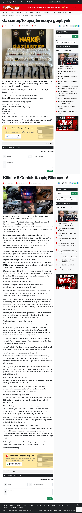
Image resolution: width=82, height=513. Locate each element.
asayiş (13, 471)
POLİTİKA (38, 13)
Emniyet (14, 90)
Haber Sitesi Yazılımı (23, 510)
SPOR (65, 13)
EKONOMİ (46, 13)
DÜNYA (70, 13)
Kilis (9, 471)
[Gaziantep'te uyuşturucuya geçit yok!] (27, 54)
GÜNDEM (19, 13)
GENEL (32, 13)
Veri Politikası (76, 510)
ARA (76, 36)
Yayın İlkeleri (50, 510)
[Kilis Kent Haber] (11, 7)
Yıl (70, 40)
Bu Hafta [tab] (65, 50)
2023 (9, 96)
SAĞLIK (20, 507)
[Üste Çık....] (78, 505)
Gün (57, 40)
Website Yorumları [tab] (47, 151)
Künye (44, 510)
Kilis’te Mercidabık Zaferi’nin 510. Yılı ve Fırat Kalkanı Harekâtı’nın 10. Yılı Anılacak (67, 93)
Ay (62, 40)
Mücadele (11, 98)
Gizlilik (59, 510)
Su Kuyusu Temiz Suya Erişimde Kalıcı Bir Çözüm (20, 2)
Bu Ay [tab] (71, 50)
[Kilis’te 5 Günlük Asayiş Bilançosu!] (28, 200)
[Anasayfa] (3, 12)
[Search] (78, 2)
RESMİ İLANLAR (10, 13)
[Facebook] (50, 2)
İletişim (40, 510)
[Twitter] (52, 2)
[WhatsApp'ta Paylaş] (76, 26)
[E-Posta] (57, 2)
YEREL (26, 13)
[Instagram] (55, 2)
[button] (3, 2)
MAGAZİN (13, 507)
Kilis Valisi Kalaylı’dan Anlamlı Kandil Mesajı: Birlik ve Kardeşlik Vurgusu (67, 245)
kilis (74, 7)
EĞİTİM (59, 13)
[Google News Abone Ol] (60, 26)
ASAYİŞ (53, 13)
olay (17, 471)
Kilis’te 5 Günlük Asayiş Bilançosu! (67, 98)
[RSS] (60, 2)
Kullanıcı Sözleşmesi (67, 510)
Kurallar (55, 510)
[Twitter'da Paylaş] (73, 26)
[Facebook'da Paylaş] (71, 26)
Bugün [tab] (58, 50)
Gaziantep (5, 90)
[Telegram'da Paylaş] (78, 26)
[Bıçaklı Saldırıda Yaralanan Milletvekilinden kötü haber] (68, 59)
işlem (41, 120)
